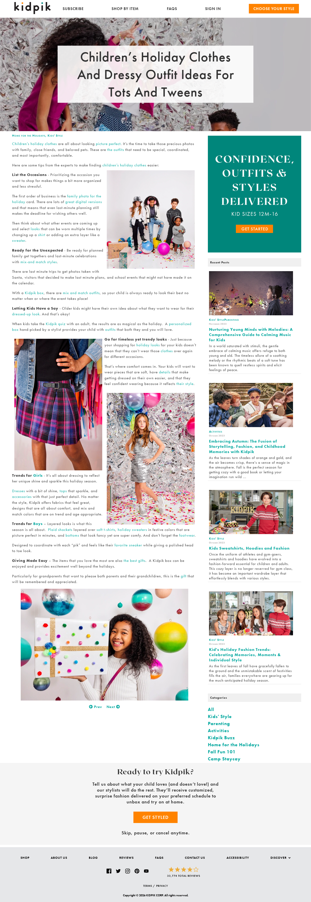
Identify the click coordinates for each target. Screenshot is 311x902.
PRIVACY (162, 886)
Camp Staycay (224, 759)
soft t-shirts (106, 529)
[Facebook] (109, 871)
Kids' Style (55, 135)
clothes (166, 350)
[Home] (32, 12)
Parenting (219, 723)
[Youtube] (146, 871)
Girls (38, 475)
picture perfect (108, 143)
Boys (38, 523)
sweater (18, 240)
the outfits (115, 149)
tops (63, 490)
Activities (218, 731)
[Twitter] (118, 871)
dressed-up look (26, 313)
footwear (187, 535)
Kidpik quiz (56, 323)
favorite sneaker (128, 545)
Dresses (18, 490)
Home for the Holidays (28, 135)
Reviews (126, 858)
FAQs (172, 8)
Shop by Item (125, 8)
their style (185, 383)
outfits (110, 329)
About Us (59, 858)
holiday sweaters (132, 529)
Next (111, 706)
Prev (97, 706)
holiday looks (148, 344)
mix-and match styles (38, 261)
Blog (93, 858)
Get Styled (155, 817)
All (211, 709)
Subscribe (73, 8)
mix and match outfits (81, 292)
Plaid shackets (60, 529)
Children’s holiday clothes (34, 143)
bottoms (72, 535)
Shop (24, 858)
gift (183, 575)
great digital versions (83, 201)
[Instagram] (127, 871)
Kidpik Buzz (221, 738)
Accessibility (238, 858)
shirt (41, 234)
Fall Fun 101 (222, 752)
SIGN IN (213, 8)
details (165, 372)
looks (35, 228)
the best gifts (134, 560)
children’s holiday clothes (124, 165)
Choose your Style (273, 8)
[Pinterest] (137, 871)
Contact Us (195, 858)
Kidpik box (34, 292)
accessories (22, 496)
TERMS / (149, 886)
